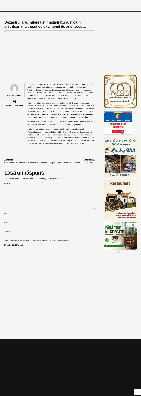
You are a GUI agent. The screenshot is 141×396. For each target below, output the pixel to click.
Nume (6, 213)
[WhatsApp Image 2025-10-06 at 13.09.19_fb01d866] (120, 176)
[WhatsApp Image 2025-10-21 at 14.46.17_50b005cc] (120, 107)
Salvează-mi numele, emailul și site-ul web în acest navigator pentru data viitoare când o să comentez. (38, 240)
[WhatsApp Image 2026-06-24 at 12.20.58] (120, 249)
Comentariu (8, 183)
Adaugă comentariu (14, 105)
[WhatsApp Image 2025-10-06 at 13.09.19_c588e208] (120, 219)
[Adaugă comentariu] (14, 101)
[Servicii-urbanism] (118, 134)
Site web (7, 231)
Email (6, 222)
